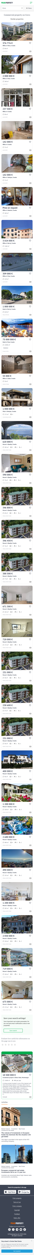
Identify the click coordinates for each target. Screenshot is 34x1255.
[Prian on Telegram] (17, 1229)
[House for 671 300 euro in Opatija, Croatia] (17, 601)
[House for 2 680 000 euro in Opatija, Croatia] (17, 831)
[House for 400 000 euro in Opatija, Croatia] (17, 765)
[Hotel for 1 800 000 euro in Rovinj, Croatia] (17, 301)
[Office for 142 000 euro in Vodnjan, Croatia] (17, 169)
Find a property (17, 1198)
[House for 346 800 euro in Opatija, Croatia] (17, 502)
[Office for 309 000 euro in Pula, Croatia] (17, 268)
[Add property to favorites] (30, 43)
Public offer (17, 1218)
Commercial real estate (7, 1130)
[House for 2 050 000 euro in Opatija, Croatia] (17, 930)
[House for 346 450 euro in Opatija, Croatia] (17, 535)
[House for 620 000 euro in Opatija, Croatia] (17, 436)
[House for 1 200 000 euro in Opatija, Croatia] (17, 798)
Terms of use (17, 1202)
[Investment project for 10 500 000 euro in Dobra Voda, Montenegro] (17, 1076)
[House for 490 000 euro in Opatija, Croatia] (17, 864)
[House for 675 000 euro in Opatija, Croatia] (17, 996)
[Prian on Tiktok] (24, 1229)
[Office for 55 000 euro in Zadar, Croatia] (17, 370)
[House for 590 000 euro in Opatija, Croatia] (17, 469)
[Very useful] (15, 1045)
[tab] (5, 1102)
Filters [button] (30, 8)
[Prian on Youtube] (21, 1229)
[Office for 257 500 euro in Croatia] (17, 103)
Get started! (17, 1251)
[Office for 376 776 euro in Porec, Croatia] (17, 37)
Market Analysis (5, 1129)
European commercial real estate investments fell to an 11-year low (13, 1171)
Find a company (17, 1206)
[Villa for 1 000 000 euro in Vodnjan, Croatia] (17, 403)
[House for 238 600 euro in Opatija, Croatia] (17, 700)
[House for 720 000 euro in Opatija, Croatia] (17, 634)
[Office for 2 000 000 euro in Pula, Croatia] (17, 70)
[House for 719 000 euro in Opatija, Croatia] (17, 963)
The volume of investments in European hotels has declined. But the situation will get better (16, 1134)
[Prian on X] (13, 1229)
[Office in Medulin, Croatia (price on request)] (17, 202)
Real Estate (22, 1129)
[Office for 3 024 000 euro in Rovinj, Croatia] (17, 235)
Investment (14, 1129)
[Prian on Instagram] (9, 1229)
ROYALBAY (5, 1097)
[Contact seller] (30, 52)
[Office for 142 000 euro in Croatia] (17, 136)
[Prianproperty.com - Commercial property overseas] (7, 2)
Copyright (17, 1210)
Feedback (17, 1214)
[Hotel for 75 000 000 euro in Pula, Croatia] (17, 336)
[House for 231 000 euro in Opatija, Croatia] (17, 667)
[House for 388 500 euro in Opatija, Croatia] (17, 568)
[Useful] (12, 1045)
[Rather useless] (5, 1045)
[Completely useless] (2, 1045)
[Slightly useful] (9, 1045)
